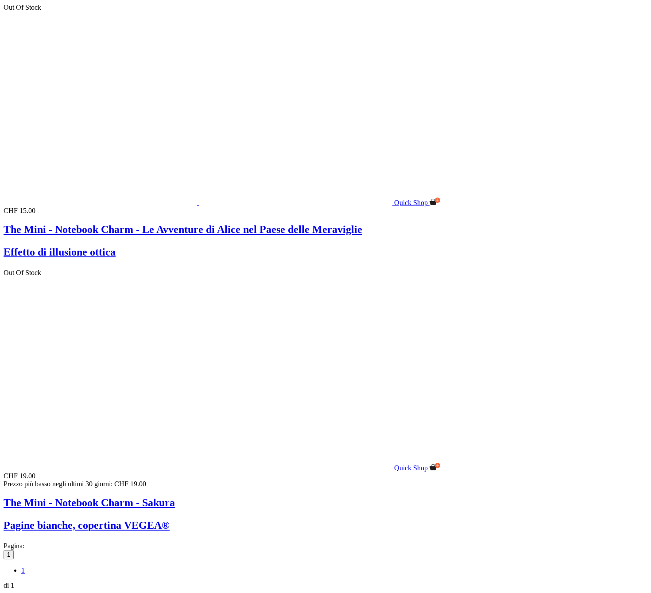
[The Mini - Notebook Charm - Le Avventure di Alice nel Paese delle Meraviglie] (199, 202)
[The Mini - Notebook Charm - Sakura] (199, 468)
